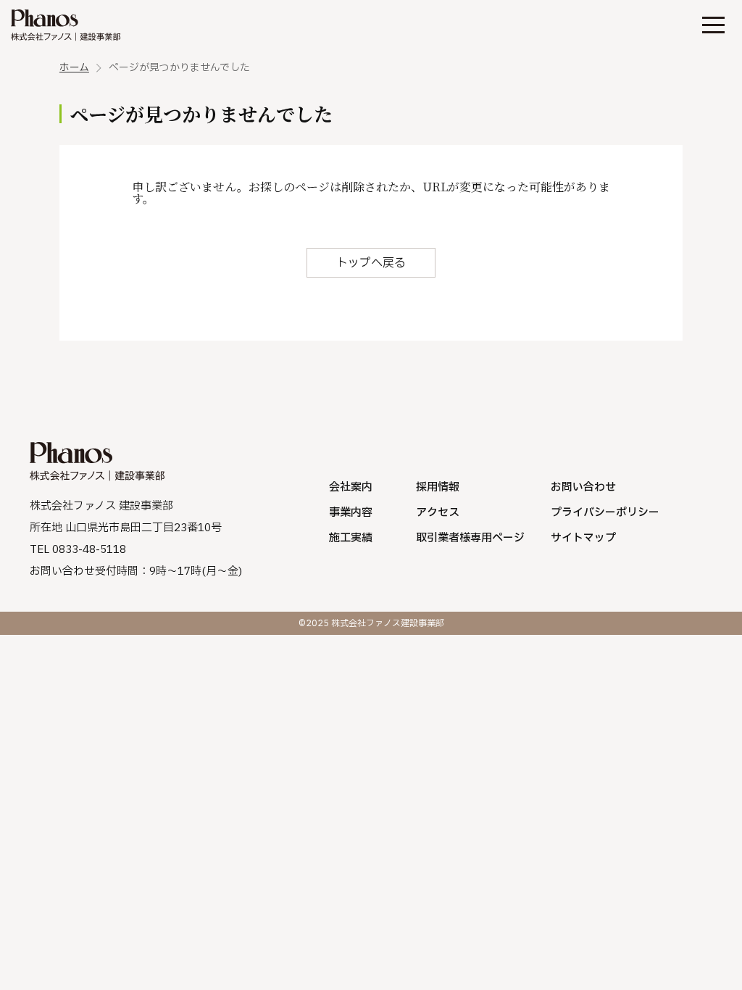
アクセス (437, 512)
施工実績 (350, 538)
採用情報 (437, 487)
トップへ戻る (371, 263)
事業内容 (350, 512)
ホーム (74, 68)
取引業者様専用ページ (470, 538)
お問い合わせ (583, 487)
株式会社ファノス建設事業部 (66, 25)
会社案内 (350, 487)
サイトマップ (583, 538)
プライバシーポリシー (605, 512)
